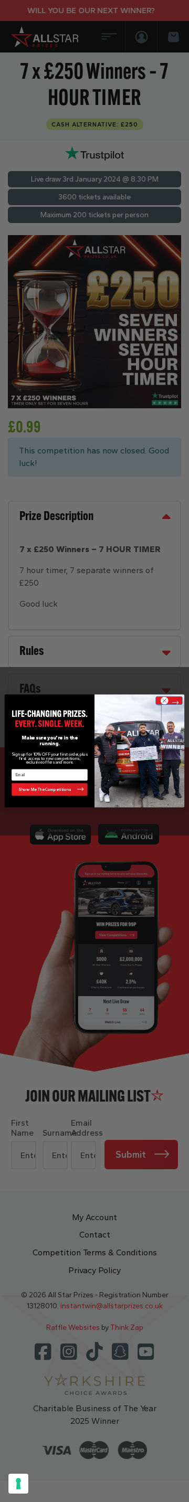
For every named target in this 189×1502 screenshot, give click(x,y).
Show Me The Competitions (45, 789)
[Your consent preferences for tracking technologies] (18, 1484)
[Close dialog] (168, 700)
